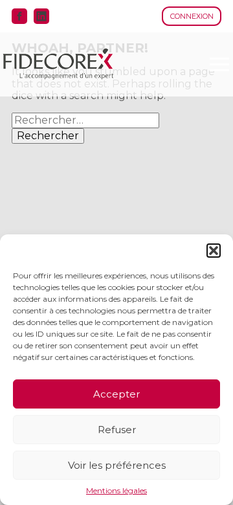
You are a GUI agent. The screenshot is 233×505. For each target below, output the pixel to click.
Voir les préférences (117, 465)
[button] (213, 250)
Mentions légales (116, 490)
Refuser (117, 429)
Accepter (116, 394)
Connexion (192, 16)
